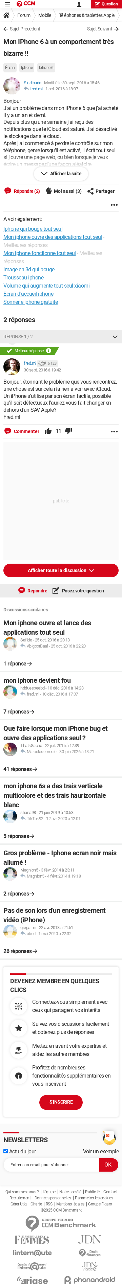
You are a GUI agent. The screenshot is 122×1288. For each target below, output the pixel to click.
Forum (23, 15)
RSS (49, 1204)
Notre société (70, 1192)
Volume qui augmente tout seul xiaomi (46, 286)
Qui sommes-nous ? (22, 1192)
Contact (110, 1192)
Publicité (92, 1192)
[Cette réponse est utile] (48, 431)
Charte (36, 1204)
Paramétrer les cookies (94, 1198)
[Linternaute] (32, 1253)
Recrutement (20, 1198)
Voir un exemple (101, 1151)
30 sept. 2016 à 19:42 (42, 369)
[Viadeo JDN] (90, 1266)
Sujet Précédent (25, 28)
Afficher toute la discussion (57, 570)
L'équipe (49, 1192)
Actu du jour (22, 1151)
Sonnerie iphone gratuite (30, 302)
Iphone (27, 67)
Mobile (44, 15)
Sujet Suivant (100, 28)
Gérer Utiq (19, 1204)
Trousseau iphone (23, 277)
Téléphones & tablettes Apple (87, 15)
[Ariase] (32, 1280)
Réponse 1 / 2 (18, 336)
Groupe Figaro (100, 1204)
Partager (105, 191)
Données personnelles (53, 1198)
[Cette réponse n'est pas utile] (68, 431)
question (110, 4)
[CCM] (26, 4)
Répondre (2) (26, 191)
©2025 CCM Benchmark (61, 1210)
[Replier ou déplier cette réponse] (115, 336)
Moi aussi (68, 191)
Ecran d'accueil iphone (28, 294)
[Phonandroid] (90, 1280)
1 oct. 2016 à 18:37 (61, 88)
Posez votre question (82, 590)
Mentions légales (70, 1204)
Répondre (37, 590)
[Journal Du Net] (90, 1239)
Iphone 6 (46, 67)
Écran (10, 67)
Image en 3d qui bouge (29, 269)
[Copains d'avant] (32, 1266)
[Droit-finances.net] (90, 1253)
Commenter (26, 431)
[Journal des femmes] (32, 1240)
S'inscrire (61, 1102)
